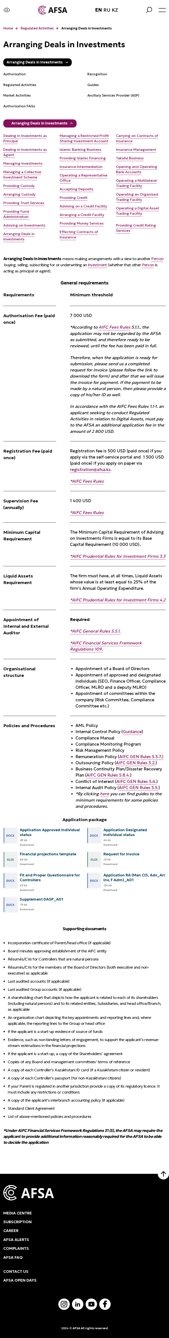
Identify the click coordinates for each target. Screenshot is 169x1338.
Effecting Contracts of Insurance (79, 234)
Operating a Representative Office (83, 178)
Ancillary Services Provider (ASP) (113, 95)
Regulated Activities (37, 28)
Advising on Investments (24, 225)
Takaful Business (130, 158)
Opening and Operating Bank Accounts (136, 169)
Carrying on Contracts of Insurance (137, 138)
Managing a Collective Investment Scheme (22, 174)
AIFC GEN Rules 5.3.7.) (141, 756)
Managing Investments (22, 163)
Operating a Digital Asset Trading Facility (137, 211)
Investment (97, 264)
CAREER (10, 1230)
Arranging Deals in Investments (39, 123)
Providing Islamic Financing (83, 158)
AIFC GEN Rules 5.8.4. (108, 775)
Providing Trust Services (23, 203)
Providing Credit (74, 197)
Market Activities (17, 95)
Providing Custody (19, 185)
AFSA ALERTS (16, 1239)
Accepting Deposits (76, 189)
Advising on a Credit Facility (83, 206)
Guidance (132, 731)
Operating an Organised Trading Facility (137, 197)
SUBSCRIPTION (17, 1221)
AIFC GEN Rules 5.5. (138, 787)
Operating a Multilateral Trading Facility (136, 183)
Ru (106, 10)
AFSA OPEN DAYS (20, 1280)
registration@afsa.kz (90, 469)
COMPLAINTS (16, 1248)
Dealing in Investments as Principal (25, 138)
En (98, 10)
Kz (115, 10)
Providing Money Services (82, 223)
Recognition (97, 74)
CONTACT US (15, 1271)
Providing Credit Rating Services (136, 228)
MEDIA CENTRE (17, 1213)
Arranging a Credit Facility (82, 214)
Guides (93, 85)
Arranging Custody (19, 194)
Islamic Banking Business (80, 149)
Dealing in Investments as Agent (25, 152)
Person (157, 258)
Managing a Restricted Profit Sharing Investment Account (84, 138)
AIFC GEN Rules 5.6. (136, 781)
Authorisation (14, 74)
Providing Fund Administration (16, 214)
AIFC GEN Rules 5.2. (136, 762)
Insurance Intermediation (81, 166)
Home (8, 28)
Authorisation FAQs (19, 106)
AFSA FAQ (13, 1257)
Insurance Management (136, 149)
